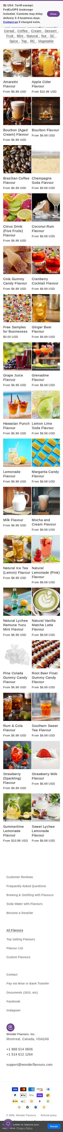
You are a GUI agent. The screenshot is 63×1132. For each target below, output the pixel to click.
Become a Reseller (19, 913)
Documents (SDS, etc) (22, 992)
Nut (44, 36)
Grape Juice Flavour (13, 377)
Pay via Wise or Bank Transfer (27, 983)
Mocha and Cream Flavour (44, 522)
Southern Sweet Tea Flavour (45, 728)
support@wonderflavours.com (29, 1064)
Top (24, 41)
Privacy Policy (24, 1128)
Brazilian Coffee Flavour (16, 180)
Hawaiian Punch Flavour (16, 426)
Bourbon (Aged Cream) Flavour (16, 132)
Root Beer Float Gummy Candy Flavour (45, 677)
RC (33, 41)
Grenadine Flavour (40, 377)
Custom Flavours (18, 957)
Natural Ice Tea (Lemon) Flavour (16, 570)
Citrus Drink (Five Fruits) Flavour (13, 231)
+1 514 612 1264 (19, 1054)
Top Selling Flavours (20, 939)
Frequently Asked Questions (26, 886)
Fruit (10, 36)
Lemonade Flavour (12, 474)
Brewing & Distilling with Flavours (30, 895)
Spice (14, 41)
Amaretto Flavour (10, 84)
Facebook (13, 1001)
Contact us (10, 22)
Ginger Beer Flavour (42, 329)
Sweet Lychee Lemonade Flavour (43, 831)
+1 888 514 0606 (19, 1049)
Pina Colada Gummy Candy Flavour (15, 677)
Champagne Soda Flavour (43, 180)
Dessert (51, 31)
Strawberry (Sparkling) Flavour (12, 778)
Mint (21, 36)
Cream (36, 31)
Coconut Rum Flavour (43, 229)
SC (53, 36)
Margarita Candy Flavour (45, 474)
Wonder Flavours (26, 1115)
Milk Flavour (13, 520)
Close (53, 14)
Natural (33, 36)
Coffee (23, 31)
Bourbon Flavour (45, 130)
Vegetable (45, 41)
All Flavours (14, 930)
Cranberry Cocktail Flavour (45, 281)
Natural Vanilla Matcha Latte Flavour (44, 625)
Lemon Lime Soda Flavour (43, 426)
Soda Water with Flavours (24, 904)
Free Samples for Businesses (15, 329)
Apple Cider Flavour (41, 84)
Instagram (13, 1010)
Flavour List (14, 948)
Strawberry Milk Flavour (44, 776)
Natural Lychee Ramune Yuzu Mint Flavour (15, 625)
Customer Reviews (19, 877)
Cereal (9, 31)
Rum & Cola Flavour (13, 728)
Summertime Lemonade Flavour (13, 831)
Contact (11, 974)
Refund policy (49, 1115)
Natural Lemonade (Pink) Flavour (46, 572)
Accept (54, 1126)
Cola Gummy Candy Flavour (15, 281)
